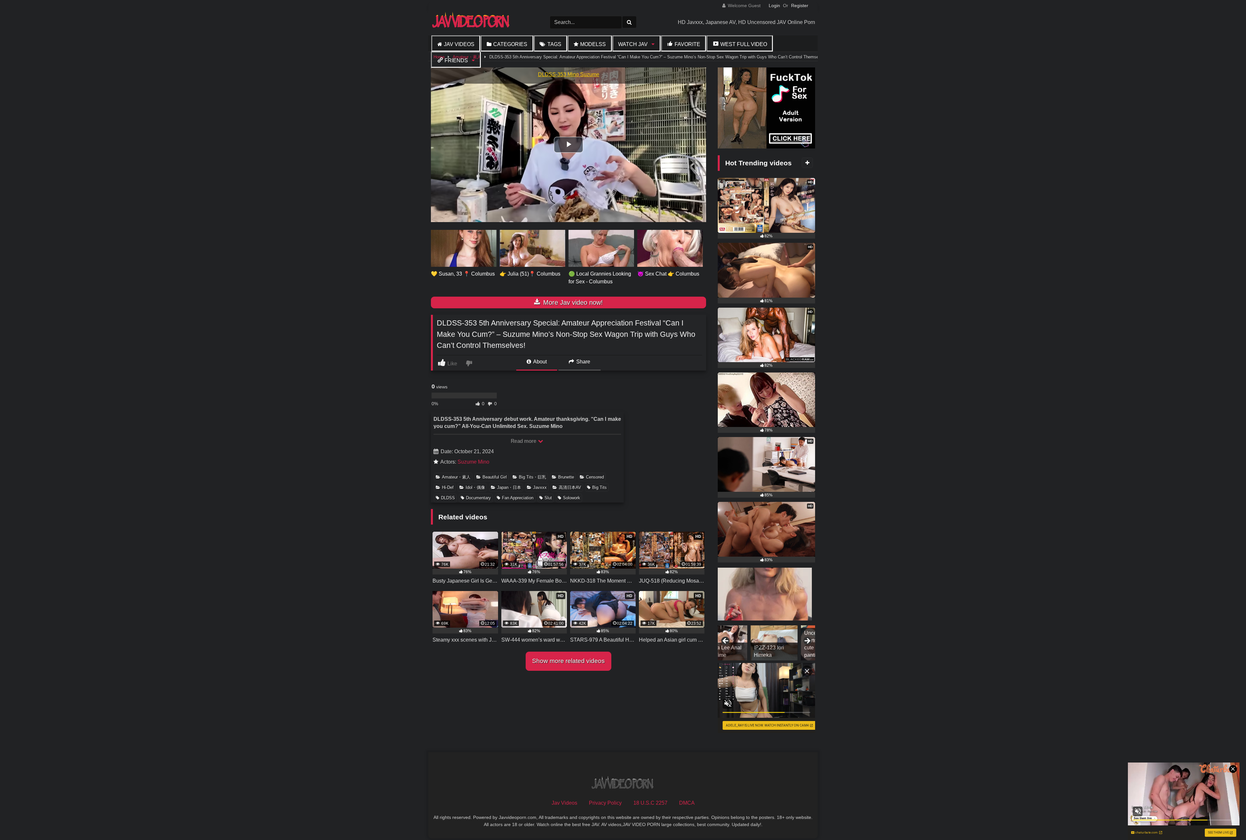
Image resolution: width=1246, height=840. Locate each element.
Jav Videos (459, 44)
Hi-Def (448, 487)
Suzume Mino (473, 462)
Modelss (593, 44)
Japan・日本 (509, 487)
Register (799, 5)
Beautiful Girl (495, 477)
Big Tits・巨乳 (532, 477)
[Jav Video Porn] (471, 22)
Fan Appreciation (517, 497)
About (539, 361)
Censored (595, 477)
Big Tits (599, 487)
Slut (548, 497)
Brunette (566, 477)
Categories (510, 44)
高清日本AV (570, 487)
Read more (524, 441)
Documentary (478, 497)
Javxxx (540, 487)
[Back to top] (1226, 820)
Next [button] (807, 641)
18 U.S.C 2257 (650, 803)
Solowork (571, 497)
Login (774, 5)
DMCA (687, 803)
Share (582, 361)
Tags (554, 44)
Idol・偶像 (475, 487)
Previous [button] (726, 641)
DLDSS (448, 497)
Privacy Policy (605, 803)
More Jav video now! (572, 302)
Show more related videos (568, 660)
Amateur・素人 (456, 477)
